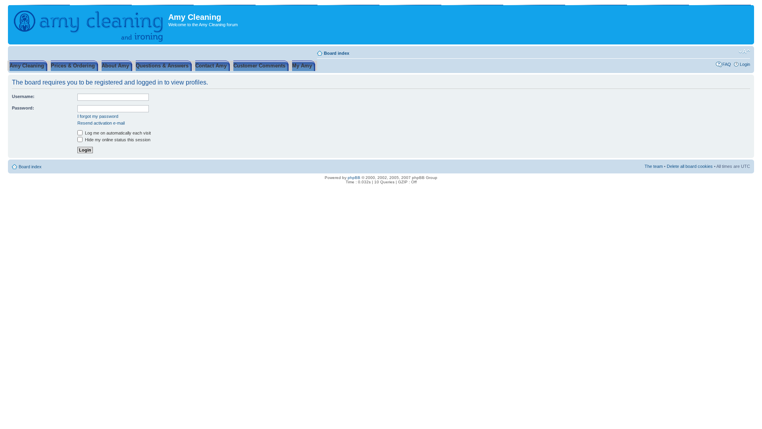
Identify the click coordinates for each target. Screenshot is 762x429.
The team (654, 166)
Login (745, 64)
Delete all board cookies (690, 166)
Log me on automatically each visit (117, 133)
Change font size (744, 51)
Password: (23, 108)
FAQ (726, 64)
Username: (23, 96)
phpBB (354, 177)
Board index (336, 53)
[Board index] (89, 24)
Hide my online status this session (117, 139)
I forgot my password (97, 116)
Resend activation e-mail (101, 123)
